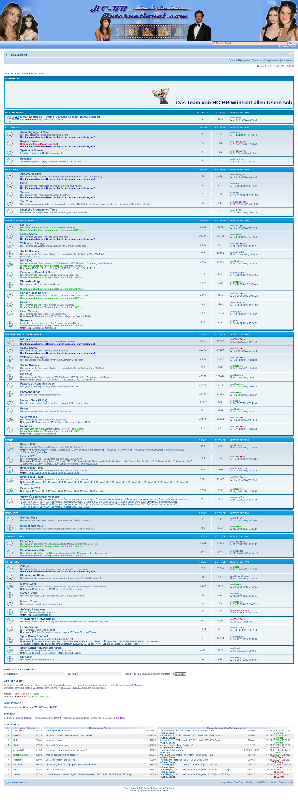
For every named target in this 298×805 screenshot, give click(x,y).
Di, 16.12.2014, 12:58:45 (244, 144)
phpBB (138, 788)
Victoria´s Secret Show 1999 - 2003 (71, 507)
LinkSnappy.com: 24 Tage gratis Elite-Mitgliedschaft (71, 764)
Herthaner (239, 159)
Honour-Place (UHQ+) (33, 292)
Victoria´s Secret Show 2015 (37, 502)
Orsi (236, 567)
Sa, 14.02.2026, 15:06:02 (244, 323)
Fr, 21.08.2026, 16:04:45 (244, 386)
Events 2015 (137, 482)
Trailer (79, 589)
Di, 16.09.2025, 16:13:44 (244, 470)
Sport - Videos (74, 653)
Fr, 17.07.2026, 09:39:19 (244, 480)
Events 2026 (27, 444)
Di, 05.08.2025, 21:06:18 (244, 120)
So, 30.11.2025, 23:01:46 (244, 612)
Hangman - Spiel (54, 740)
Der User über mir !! (55, 769)
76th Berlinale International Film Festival (93, 449)
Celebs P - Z (89, 268)
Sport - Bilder (57, 653)
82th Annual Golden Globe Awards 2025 (172, 461)
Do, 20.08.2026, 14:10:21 (245, 587)
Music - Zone (28, 601)
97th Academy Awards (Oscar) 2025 (52, 461)
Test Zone (26, 201)
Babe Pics (26, 541)
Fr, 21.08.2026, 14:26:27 (244, 395)
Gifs (89, 316)
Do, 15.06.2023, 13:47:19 (245, 604)
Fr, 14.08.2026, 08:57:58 (244, 228)
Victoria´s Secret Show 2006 (163, 504)
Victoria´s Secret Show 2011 (163, 502)
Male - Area (11, 513)
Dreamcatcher (20, 755)
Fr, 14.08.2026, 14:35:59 (244, 429)
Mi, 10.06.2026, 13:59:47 (244, 491)
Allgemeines (12, 127)
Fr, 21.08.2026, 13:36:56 (244, 368)
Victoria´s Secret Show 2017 (143, 499)
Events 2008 (72, 491)
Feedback (26, 158)
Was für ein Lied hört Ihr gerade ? (62, 755)
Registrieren (272, 60)
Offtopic (25, 566)
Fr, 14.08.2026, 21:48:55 (244, 447)
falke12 (237, 210)
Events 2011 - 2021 (31, 476)
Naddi (237, 401)
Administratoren (21, 696)
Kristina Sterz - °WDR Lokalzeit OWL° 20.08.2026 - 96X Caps (190, 735)
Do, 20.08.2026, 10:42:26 (245, 275)
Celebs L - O (72, 268)
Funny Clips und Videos (84, 632)
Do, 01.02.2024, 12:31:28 (245, 195)
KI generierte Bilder (32, 575)
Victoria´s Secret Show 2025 (48, 499)
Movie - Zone (28, 583)
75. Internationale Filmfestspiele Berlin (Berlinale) (97, 461)
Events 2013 (169, 482)
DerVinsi (238, 234)
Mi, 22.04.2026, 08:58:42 (244, 544)
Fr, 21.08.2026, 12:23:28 (244, 578)
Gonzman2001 (31, 707)
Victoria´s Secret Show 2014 (68, 502)
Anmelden (287, 60)
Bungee (238, 445)
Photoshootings (30, 281)
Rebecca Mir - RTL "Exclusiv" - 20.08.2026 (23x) (184, 760)
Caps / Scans (28, 234)
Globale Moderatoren (40, 696)
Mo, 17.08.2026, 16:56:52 (245, 254)
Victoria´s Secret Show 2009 (68, 504)
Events (9, 440)
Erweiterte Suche (287, 46)
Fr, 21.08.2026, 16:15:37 (244, 314)
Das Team (239, 782)
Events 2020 (56, 482)
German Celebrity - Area (19, 220)
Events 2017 (105, 482)
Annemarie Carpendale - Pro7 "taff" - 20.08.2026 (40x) (186, 755)
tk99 (236, 183)
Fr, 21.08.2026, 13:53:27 (244, 377)
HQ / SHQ (26, 260)
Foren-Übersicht (18, 55)
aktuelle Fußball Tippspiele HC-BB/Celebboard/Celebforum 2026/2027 (68, 641)
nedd (15, 769)
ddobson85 (240, 202)
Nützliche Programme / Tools (38, 209)
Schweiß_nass (241, 576)
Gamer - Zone (28, 592)
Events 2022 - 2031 (31, 467)
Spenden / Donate (31, 150)
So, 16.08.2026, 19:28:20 (244, 639)
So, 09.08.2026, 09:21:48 (244, 403)
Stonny (237, 593)
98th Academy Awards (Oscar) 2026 (52, 449)
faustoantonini (242, 610)
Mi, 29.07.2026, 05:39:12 (244, 596)
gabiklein (238, 551)
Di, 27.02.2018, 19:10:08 (244, 520)
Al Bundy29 (19, 750)
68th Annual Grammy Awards (37, 452)
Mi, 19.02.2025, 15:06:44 (244, 529)
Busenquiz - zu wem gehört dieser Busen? (66, 750)
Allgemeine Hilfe (30, 173)
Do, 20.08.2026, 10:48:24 (245, 459)
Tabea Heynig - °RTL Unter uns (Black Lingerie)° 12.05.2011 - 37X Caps (195, 774)
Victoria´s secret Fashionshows (40, 496)
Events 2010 (40, 491)
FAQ (234, 60)
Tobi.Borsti (240, 141)
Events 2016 (121, 482)
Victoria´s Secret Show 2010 (37, 504)
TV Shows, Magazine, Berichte (69, 316)
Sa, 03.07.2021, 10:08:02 (244, 161)
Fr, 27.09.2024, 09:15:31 (244, 153)
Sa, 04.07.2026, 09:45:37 (244, 650)
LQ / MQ (25, 224)
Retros (24, 302)
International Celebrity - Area (23, 334)
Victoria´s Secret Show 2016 (175, 499)
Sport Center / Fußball (34, 636)
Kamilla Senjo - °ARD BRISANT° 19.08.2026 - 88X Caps (187, 730)
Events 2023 (56, 473)
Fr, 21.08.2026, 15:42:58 (244, 237)
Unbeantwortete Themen (16, 73)
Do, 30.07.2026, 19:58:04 (245, 660)
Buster (237, 311)
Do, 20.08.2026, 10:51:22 (245, 296)
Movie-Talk (39, 589)
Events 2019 (72, 482)
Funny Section (29, 627)
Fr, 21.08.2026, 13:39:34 (244, 360)
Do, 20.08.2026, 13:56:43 (245, 284)
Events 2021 (40, 482)
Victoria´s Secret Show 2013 (100, 502)
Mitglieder (246, 60)
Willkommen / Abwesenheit (37, 618)
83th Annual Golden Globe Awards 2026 (163, 449)
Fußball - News (94, 644)
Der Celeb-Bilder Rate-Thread (60, 760)
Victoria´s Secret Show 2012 (132, 502)
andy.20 (48, 707)
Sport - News (40, 653)
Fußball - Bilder (112, 644)
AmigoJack (30, 119)
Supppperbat (240, 468)
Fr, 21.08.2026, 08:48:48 (244, 420)
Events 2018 (89, 482)
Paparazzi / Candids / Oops (37, 272)
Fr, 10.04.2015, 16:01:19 (244, 212)
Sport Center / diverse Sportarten (41, 647)
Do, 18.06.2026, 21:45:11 (244, 186)
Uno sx (278, 767)
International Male (31, 525)
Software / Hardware (32, 609)
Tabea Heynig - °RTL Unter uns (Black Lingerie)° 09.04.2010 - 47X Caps (195, 769)
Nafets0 (238, 518)
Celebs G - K (56, 268)
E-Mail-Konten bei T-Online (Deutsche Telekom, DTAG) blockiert (60, 116)
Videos (24, 192)
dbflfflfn (120, 718)
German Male (28, 517)
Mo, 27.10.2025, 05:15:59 (245, 204)
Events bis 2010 (30, 488)
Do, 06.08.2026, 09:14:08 (245, 305)
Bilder (24, 183)
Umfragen (26, 656)
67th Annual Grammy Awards (37, 463)
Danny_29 (239, 174)
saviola (237, 117)
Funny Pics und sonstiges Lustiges (51, 632)
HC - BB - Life (12, 562)
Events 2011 (29, 484)
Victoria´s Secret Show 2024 (80, 499)
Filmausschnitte (42, 316)
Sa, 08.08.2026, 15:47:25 (244, 341)
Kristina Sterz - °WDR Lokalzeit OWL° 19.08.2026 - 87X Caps (190, 740)
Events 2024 (72, 473)
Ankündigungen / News (34, 132)
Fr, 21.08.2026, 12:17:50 (244, 569)
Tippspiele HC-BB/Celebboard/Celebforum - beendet (132, 641)
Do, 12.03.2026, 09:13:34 (245, 621)
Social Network (29, 251)
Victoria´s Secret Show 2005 (37, 507)
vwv (236, 321)
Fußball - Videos (132, 644)
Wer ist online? (14, 681)
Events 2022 (40, 473)
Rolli (15, 740)
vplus (237, 192)
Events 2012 (185, 482)
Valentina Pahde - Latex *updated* (176, 745)
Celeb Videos (28, 311)
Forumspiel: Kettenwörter (58, 730)
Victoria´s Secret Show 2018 (112, 499)
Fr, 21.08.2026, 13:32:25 (244, 263)
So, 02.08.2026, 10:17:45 (244, 499)
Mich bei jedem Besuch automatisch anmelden (148, 674)
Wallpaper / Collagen (33, 243)
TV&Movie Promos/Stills (60, 589)
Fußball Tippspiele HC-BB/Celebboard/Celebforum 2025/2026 (53, 644)
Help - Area (11, 169)
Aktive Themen (37, 73)
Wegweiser (226, 782)
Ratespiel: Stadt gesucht (58, 745)
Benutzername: (11, 674)
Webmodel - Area (15, 537)
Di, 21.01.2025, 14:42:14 (244, 630)
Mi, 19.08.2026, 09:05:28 (244, 246)
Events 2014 (153, 482)
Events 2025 (27, 456)
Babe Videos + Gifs (32, 550)
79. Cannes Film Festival (128, 449)
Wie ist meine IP (43, 615)
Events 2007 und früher (94, 491)
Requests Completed (45, 328)
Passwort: (71, 674)
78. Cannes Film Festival (137, 461)
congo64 (17, 764)
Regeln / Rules (29, 141)
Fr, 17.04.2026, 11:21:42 (244, 177)
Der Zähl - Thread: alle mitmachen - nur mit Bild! (69, 735)
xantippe (238, 225)
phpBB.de (163, 790)
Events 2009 (56, 491)
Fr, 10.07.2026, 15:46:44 (244, 351)
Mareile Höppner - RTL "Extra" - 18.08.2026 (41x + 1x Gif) (188, 764)
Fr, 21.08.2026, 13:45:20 (244, 411)
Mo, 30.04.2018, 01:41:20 (245, 553)
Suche (258, 60)
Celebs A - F (40, 268)
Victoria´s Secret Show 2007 (132, 504)
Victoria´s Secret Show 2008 (100, 504)
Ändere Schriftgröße (289, 54)
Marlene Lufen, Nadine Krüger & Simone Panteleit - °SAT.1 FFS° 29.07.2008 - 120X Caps (89, 774)
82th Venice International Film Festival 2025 (76, 463)
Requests (26, 320)
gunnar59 (239, 252)
